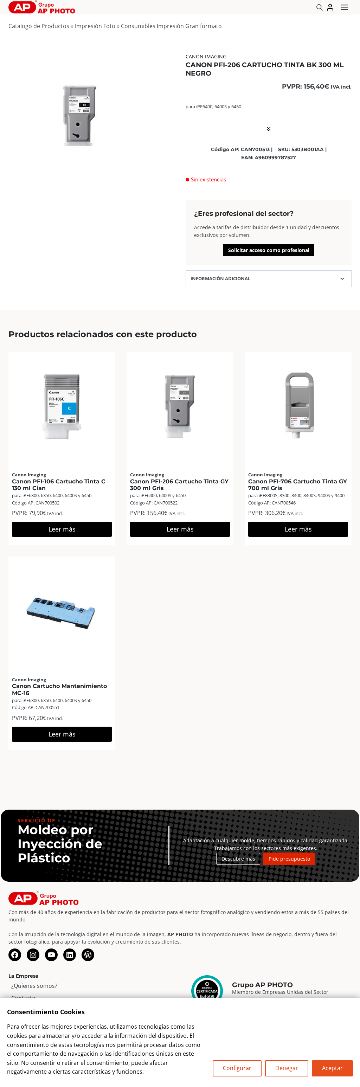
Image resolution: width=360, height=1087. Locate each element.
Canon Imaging (206, 56)
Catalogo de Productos (38, 26)
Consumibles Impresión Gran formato (171, 26)
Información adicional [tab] (220, 278)
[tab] (77, 178)
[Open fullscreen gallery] (139, 178)
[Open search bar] (319, 7)
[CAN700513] (77, 115)
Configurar (237, 1068)
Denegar (286, 1068)
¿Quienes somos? (34, 986)
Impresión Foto (95, 26)
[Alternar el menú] (344, 7)
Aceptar (332, 1068)
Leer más (62, 529)
